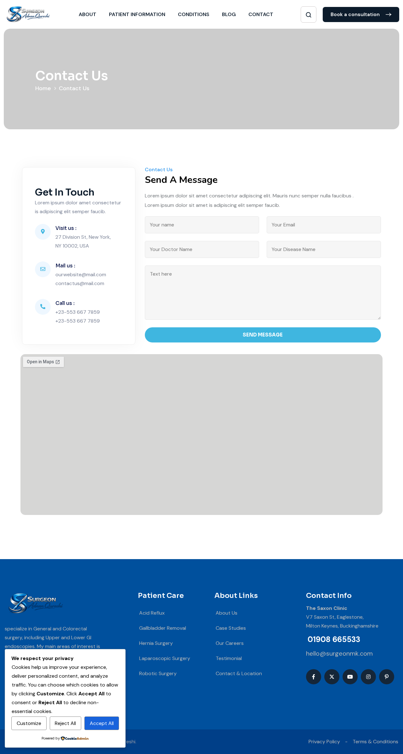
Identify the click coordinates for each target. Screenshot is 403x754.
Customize (29, 723)
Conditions (193, 14)
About (87, 14)
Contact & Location (238, 673)
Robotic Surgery (157, 673)
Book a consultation (356, 14)
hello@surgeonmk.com (339, 653)
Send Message (263, 335)
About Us (225, 613)
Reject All (65, 723)
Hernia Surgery (155, 643)
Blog (229, 14)
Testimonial (228, 658)
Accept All (102, 723)
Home (44, 88)
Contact (260, 14)
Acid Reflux (151, 613)
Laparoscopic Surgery (164, 658)
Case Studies (230, 628)
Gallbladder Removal (162, 628)
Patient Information (137, 14)
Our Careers (229, 643)
